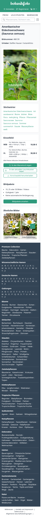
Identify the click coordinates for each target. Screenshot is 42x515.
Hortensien (30, 325)
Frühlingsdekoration (10, 437)
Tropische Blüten (8, 406)
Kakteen (19, 414)
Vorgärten (6, 471)
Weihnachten (7, 445)
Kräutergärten (7, 461)
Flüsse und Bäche (9, 497)
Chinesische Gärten (23, 453)
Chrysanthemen (16, 341)
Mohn (26, 349)
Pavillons (13, 484)
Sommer (22, 123)
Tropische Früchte (24, 406)
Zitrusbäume (15, 315)
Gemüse (32, 422)
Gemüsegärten (8, 456)
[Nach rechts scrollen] (32, 226)
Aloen (12, 414)
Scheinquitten (28, 331)
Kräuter (5, 427)
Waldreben (25, 388)
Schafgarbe (24, 354)
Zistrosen (24, 333)
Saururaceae (8, 120)
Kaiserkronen (17, 372)
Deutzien (28, 323)
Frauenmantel (26, 344)
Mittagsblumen (31, 414)
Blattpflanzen (16, 398)
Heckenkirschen (17, 325)
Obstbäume (17, 312)
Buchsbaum (18, 323)
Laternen (28, 482)
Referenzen (9, 509)
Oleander (29, 328)
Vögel (22, 500)
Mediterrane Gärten (23, 461)
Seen (17, 500)
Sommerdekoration (10, 443)
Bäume (4, 250)
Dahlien (28, 341)
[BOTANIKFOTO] (20, 4)
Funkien (5, 346)
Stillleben (23, 443)
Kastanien (24, 310)
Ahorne (5, 305)
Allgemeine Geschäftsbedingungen (19, 514)
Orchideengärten (9, 466)
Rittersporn (6, 354)
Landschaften (7, 500)
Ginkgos (5, 310)
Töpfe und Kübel (26, 487)
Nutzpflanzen (21, 252)
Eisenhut (5, 344)
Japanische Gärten (9, 458)
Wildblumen (7, 503)
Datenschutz (18, 511)
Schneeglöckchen (9, 377)
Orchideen (16, 401)
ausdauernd (8, 114)
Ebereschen (22, 305)
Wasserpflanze (27, 126)
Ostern (31, 440)
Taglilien (19, 364)
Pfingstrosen (7, 351)
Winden (5, 390)
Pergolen (22, 484)
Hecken (20, 482)
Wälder (30, 500)
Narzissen (18, 375)
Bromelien (28, 398)
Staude (17, 126)
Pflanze (22, 117)
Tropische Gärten (23, 469)
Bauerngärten (7, 453)
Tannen (5, 315)
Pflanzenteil (31, 117)
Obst (21, 427)
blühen (24, 114)
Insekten (21, 497)
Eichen (31, 305)
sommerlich (8, 126)
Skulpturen (6, 487)
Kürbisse (13, 427)
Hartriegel (14, 310)
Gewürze (14, 424)
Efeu (3, 388)
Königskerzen (7, 349)
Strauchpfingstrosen (10, 333)
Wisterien (14, 390)
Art (34, 111)
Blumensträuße (8, 435)
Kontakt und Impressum (24, 509)
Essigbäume (7, 307)
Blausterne (6, 372)
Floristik (19, 435)
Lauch (4, 375)
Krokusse (29, 372)
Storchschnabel (8, 364)
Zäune (10, 489)
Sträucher (6, 255)
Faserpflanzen (22, 422)
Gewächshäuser (8, 482)
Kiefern (33, 310)
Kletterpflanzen (8, 252)
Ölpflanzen (29, 427)
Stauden (32, 252)
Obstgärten (18, 463)
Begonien (5, 398)
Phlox (16, 351)
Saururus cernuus (10, 123)
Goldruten (14, 346)
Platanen (27, 312)
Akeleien (5, 341)
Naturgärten (7, 463)
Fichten (29, 307)
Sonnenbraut (21, 359)
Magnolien (6, 312)
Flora (5, 117)
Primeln (23, 351)
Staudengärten (8, 469)
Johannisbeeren (8, 328)
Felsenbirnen (18, 307)
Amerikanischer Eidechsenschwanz (17, 111)
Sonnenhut (6, 362)
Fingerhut (15, 344)
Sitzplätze (32, 484)
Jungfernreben (13, 388)
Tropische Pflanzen (19, 255)
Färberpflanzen (8, 422)
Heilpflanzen (25, 424)
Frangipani (6, 401)
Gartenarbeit (16, 479)
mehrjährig (13, 117)
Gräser (23, 346)
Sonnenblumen (8, 359)
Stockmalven (18, 362)
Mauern (5, 484)
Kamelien (20, 328)
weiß (5, 129)
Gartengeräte (28, 479)
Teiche (15, 487)
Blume (17, 114)
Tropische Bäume (24, 404)
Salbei (15, 354)
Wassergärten (17, 471)
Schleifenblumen (8, 357)
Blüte (30, 114)
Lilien (10, 375)
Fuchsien (5, 325)
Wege (4, 489)
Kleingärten (23, 458)
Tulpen (4, 380)
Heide (30, 346)
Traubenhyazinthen (26, 377)
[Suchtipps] (38, 20)
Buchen (13, 305)
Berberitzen (6, 323)
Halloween (6, 440)
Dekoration (14, 250)
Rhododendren (8, 331)
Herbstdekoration (19, 440)
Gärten (23, 250)
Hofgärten (20, 456)
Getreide (5, 424)
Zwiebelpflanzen (8, 258)
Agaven (5, 414)
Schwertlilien (22, 357)
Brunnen (5, 479)
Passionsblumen (8, 404)
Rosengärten (23, 466)
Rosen (18, 331)
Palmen (26, 401)
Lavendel (18, 349)
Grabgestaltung (26, 437)
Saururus (19, 120)
